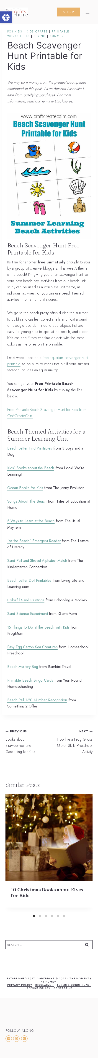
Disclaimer (44, 984)
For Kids (14, 31)
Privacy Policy (19, 984)
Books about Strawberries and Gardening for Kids (20, 741)
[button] (6, 17)
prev (8, 853)
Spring (40, 36)
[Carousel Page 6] (64, 916)
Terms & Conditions (74, 984)
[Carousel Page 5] (58, 916)
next (89, 853)
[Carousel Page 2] (40, 916)
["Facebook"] (8, 1038)
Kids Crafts (37, 31)
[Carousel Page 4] (52, 916)
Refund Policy (39, 988)
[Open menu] (88, 12)
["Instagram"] (16, 1038)
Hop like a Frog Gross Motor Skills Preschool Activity (75, 741)
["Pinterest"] (24, 1038)
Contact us (63, 988)
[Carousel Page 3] (46, 916)
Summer (57, 36)
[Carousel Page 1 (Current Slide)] (34, 916)
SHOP (69, 11)
